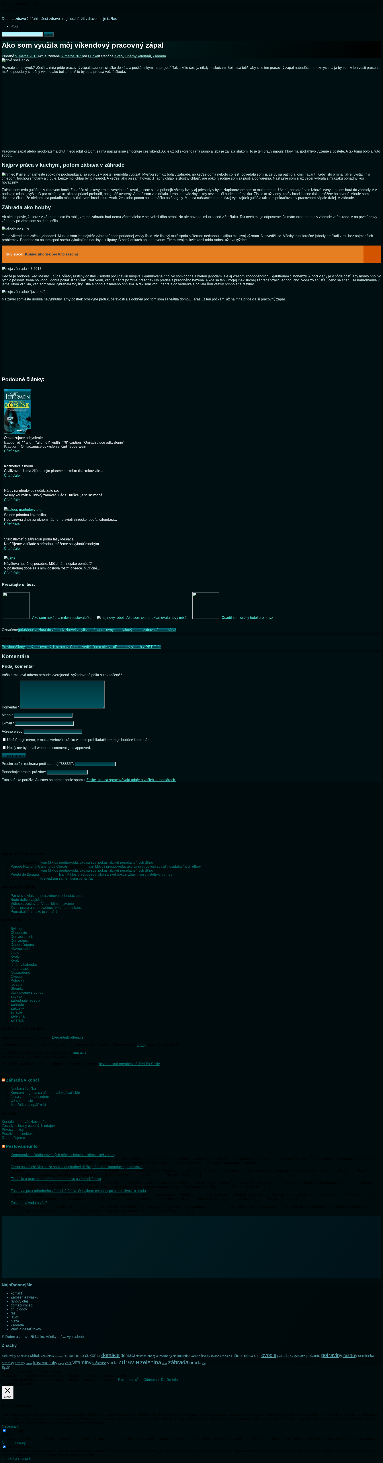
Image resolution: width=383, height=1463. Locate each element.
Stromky (17, 988)
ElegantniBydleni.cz (67, 1037)
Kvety (118, 56)
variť (68, 1363)
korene (195, 1356)
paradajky (285, 1355)
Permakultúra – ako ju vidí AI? (34, 911)
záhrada (161, 630)
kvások (216, 1356)
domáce (110, 1355)
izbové (69, 630)
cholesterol (48, 1356)
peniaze (299, 1356)
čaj (204, 1363)
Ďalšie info (169, 1380)
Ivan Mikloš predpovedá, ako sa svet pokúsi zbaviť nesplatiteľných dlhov (97, 862)
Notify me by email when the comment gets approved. (48, 748)
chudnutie (74, 1355)
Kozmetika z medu (18, 466)
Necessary (15, 1431)
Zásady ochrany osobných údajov (28, 1126)
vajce (61, 1363)
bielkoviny (9, 1356)
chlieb (35, 1355)
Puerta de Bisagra (25, 874)
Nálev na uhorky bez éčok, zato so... (32, 490)
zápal (172, 630)
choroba (59, 1356)
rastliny (350, 1355)
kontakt (16, 1293)
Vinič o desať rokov (26, 1329)
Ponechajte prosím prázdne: (24, 772)
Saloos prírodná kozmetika (25, 515)
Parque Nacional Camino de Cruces (39, 866)
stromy (20, 1363)
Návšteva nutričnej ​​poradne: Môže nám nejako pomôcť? (48, 563)
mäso (236, 1355)
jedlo (173, 1356)
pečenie (313, 1355)
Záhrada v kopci (22, 1080)
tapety (141, 1045)
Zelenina (18, 1016)
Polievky (17, 980)
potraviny (331, 1355)
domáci (128, 1355)
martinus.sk (20, 968)
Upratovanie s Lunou (27, 992)
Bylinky (16, 929)
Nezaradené (20, 972)
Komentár (10, 707)
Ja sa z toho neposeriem (30, 1097)
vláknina (99, 1363)
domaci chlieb (22, 1305)
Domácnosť (20, 940)
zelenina (150, 1362)
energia (152, 1356)
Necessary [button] (10, 1426)
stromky (8, 1363)
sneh (117, 630)
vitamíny (82, 1362)
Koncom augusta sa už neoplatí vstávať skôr (45, 1093)
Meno (7, 715)
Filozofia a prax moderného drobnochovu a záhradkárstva (56, 1179)
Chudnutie (19, 933)
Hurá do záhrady (51, 630)
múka (248, 1355)
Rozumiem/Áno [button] (130, 1380)
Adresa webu (12, 731)
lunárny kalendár (138, 56)
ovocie (268, 1355)
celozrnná (23, 1356)
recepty (16, 984)
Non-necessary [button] (14, 1443)
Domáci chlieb (22, 937)
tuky (53, 1362)
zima (164, 1363)
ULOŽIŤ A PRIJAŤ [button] (16, 1459)
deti (98, 1356)
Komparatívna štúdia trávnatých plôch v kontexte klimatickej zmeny (63, 1155)
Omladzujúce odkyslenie (23, 438)
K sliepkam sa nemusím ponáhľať (66, 878)
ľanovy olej (19, 1301)
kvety (79, 630)
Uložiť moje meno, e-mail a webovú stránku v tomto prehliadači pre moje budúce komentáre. (79, 740)
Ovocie (16, 976)
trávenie (41, 1362)
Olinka (93, 56)
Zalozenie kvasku (24, 1297)
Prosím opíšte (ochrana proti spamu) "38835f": (38, 764)
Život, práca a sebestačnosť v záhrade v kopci (46, 908)
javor (14, 1317)
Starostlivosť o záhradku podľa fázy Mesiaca (39, 539)
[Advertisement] (191, 113)
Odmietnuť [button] (151, 1380)
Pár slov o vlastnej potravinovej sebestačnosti (46, 896)
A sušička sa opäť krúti (28, 1105)
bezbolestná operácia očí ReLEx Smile (129, 1064)
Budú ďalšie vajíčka (26, 900)
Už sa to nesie (22, 1101)
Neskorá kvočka (23, 1089)
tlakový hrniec (132, 630)
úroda (195, 1362)
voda (112, 1362)
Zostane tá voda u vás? (29, 1203)
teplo (29, 1363)
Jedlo (15, 952)
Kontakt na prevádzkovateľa (24, 1122)
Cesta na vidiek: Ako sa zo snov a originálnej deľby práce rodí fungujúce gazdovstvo (77, 1167)
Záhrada (159, 56)
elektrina (141, 1356)
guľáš (22, 630)
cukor (90, 1355)
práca (94, 630)
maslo (226, 1356)
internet (164, 1356)
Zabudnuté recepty (25, 1000)
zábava (149, 630)
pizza (15, 1321)
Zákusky (17, 1008)
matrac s (79, 1052)
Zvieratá (17, 1020)
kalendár (183, 1356)
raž (13, 1313)
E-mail (8, 723)
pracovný (106, 630)
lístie (86, 630)
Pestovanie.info (22, 1146)
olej (257, 1355)
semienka (366, 1356)
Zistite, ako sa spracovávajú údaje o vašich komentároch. (131, 780)
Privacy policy (13, 1130)
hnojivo (32, 630)
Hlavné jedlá (21, 948)
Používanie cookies (17, 1134)
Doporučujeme (22, 944)
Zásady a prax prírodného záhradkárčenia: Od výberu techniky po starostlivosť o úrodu (78, 1191)
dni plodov (19, 1309)
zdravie (16, 1012)
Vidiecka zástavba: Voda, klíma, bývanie (42, 904)
